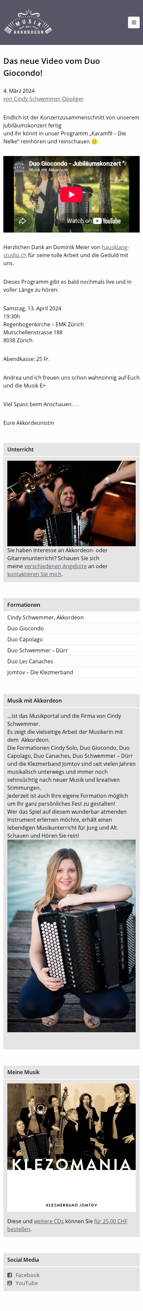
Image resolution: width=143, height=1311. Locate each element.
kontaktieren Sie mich (34, 574)
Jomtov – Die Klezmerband (40, 672)
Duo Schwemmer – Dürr (37, 650)
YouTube (27, 1283)
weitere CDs (49, 1221)
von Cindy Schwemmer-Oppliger (43, 98)
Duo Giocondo (25, 628)
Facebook (28, 1275)
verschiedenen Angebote (55, 566)
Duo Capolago (25, 639)
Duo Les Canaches (30, 661)
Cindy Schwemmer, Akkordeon (45, 617)
